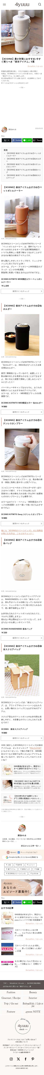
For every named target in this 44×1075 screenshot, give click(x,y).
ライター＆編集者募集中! (21, 1052)
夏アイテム (12, 869)
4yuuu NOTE (33, 1012)
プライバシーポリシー (32, 1045)
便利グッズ (26, 869)
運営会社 (13, 1050)
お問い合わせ (30, 1039)
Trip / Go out (11, 1004)
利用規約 (6, 1045)
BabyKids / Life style (33, 1005)
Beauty (33, 992)
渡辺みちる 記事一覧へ (30, 846)
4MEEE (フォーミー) (25, 1050)
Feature (11, 1012)
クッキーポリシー (10, 1047)
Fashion (11, 992)
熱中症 (19, 865)
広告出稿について (22, 1042)
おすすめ (35, 873)
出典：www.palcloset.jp (35, 55)
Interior (33, 998)
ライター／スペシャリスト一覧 (28, 1047)
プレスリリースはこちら (15, 1039)
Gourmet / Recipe (11, 998)
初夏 (37, 869)
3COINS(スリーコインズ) (17, 873)
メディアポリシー (17, 1045)
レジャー (32, 865)
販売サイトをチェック (21, 291)
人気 (9, 865)
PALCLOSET (36, 748)
